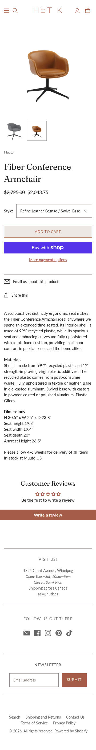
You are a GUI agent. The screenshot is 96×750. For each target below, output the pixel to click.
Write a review (48, 514)
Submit (74, 680)
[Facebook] (37, 633)
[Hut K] (48, 9)
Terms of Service (34, 723)
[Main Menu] (6, 10)
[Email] (26, 633)
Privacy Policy (64, 723)
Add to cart (48, 231)
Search (14, 717)
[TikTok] (69, 633)
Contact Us (75, 717)
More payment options (48, 259)
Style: (8, 211)
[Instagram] (48, 633)
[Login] (77, 11)
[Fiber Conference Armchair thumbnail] (14, 131)
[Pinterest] (58, 633)
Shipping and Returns (43, 717)
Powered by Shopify (70, 731)
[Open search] (15, 10)
